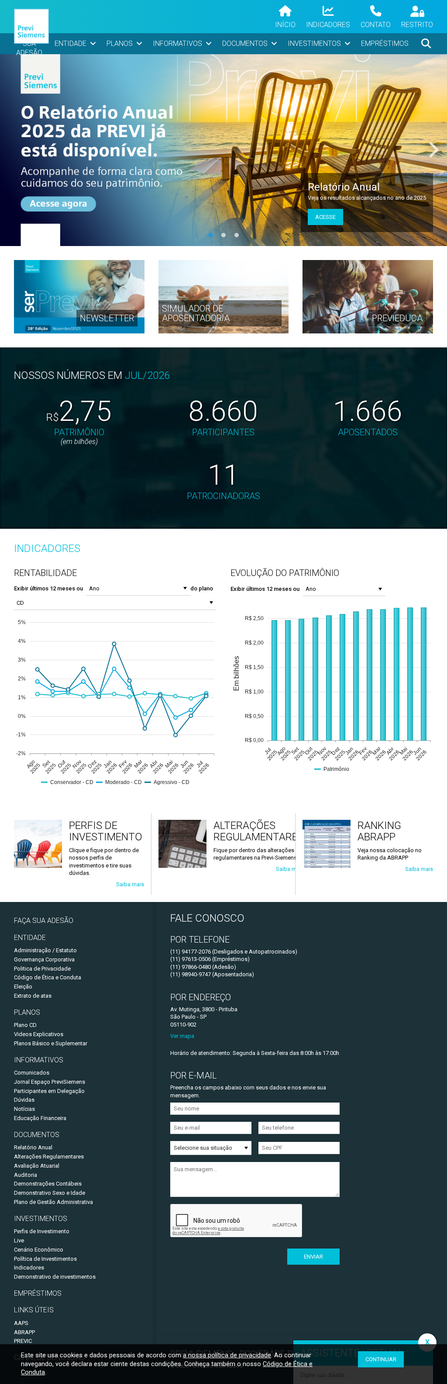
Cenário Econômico (38, 1249)
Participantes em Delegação (49, 1091)
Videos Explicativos (38, 1034)
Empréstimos (38, 1293)
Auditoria (25, 1175)
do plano (201, 588)
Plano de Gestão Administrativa (53, 1202)
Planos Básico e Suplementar (50, 1043)
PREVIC (23, 1341)
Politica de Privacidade (42, 968)
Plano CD (25, 1025)
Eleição (23, 986)
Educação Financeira (40, 1118)
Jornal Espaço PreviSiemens (49, 1082)
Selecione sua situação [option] (203, 1148)
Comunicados (31, 1072)
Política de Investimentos (45, 1259)
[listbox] (210, 1148)
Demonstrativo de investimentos (55, 1276)
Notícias (24, 1109)
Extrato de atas (33, 995)
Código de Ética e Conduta (47, 977)
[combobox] (132, 588)
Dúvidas (24, 1099)
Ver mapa (182, 1036)
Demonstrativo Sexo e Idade (49, 1193)
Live (19, 1240)
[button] (185, 588)
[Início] (31, 27)
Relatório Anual (33, 1147)
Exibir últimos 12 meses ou (48, 588)
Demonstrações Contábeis (48, 1183)
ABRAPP (24, 1332)
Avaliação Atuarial (36, 1165)
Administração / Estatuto (45, 950)
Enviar (313, 1256)
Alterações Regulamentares (49, 1156)
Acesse (325, 217)
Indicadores (29, 1267)
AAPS (21, 1323)
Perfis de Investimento (41, 1231)
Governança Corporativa (44, 959)
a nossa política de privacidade (227, 1355)
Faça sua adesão (43, 920)
